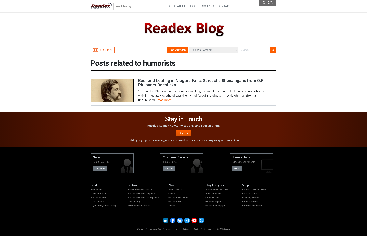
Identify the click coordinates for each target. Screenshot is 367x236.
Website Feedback (190, 229)
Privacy (140, 229)
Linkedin (165, 220)
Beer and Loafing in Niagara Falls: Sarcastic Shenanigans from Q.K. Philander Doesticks (201, 82)
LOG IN (268, 2)
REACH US (169, 168)
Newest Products (99, 193)
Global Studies (212, 197)
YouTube (194, 220)
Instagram (187, 220)
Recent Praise (174, 201)
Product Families (98, 197)
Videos (171, 205)
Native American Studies (139, 205)
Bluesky (180, 220)
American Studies (213, 193)
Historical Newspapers (216, 205)
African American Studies (140, 189)
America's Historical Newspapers (143, 197)
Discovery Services (251, 197)
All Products (96, 189)
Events (171, 193)
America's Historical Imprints (141, 193)
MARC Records (98, 201)
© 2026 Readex (223, 229)
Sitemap (207, 229)
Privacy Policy (213, 140)
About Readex (175, 189)
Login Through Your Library (103, 205)
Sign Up (183, 133)
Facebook (172, 220)
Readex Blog (183, 28)
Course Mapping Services (254, 189)
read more (164, 100)
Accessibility (171, 229)
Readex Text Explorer (178, 197)
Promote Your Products (253, 205)
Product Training (250, 201)
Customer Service (250, 193)
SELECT (237, 168)
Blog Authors (177, 50)
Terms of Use (232, 140)
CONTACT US (100, 168)
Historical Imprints (214, 201)
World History (134, 201)
